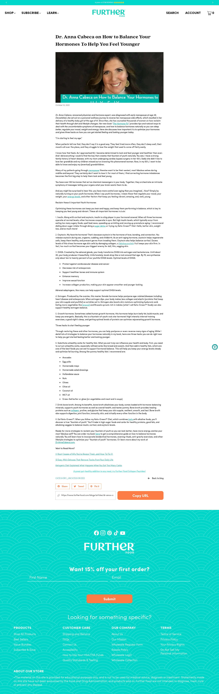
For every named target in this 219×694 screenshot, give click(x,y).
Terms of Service (170, 634)
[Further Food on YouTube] (122, 533)
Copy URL (140, 495)
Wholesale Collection (125, 660)
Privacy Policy (169, 639)
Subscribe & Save (25, 650)
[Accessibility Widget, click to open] (215, 347)
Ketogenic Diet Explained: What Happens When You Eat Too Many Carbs (89, 466)
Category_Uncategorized (70, 478)
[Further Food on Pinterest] (109, 533)
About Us (117, 634)
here (97, 433)
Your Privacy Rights (172, 644)
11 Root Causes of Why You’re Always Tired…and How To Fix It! (84, 454)
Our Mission (119, 639)
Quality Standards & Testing (80, 660)
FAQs (66, 639)
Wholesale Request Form (127, 644)
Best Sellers (21, 639)
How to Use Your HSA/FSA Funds (83, 655)
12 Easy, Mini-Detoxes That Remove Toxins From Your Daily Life (84, 460)
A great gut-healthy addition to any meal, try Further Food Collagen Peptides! (109, 471)
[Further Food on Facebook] (96, 533)
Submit (110, 598)
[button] (10, 13)
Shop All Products (25, 634)
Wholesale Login (122, 655)
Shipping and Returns (76, 634)
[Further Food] (108, 13)
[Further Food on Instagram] (103, 533)
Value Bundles (22, 644)
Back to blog (157, 478)
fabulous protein (126, 244)
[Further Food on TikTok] (116, 533)
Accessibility (70, 650)
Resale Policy (120, 650)
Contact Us (69, 644)
